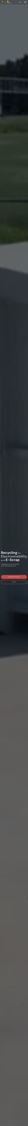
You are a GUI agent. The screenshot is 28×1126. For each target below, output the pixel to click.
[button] (25, 2)
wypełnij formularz (14, 576)
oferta (14, 581)
